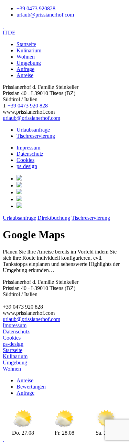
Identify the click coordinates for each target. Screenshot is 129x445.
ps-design (27, 166)
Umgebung (29, 63)
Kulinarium (29, 50)
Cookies (25, 160)
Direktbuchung (53, 218)
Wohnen (26, 57)
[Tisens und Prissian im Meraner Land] (3, 404)
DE (11, 32)
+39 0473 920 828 (28, 105)
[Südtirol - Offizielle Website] (6, 404)
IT (5, 32)
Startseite (26, 44)
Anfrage (25, 69)
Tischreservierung (36, 136)
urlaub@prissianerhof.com (45, 15)
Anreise (25, 75)
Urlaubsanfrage (33, 130)
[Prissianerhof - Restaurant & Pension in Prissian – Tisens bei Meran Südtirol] (3, 26)
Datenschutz (30, 154)
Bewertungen (31, 387)
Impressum (28, 148)
